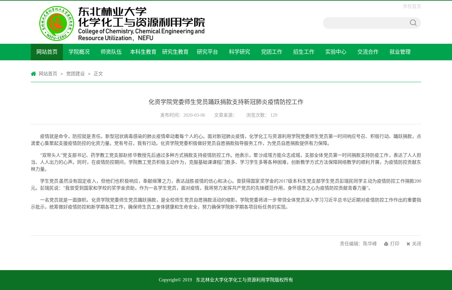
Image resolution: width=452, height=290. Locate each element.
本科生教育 (143, 52)
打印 (394, 243)
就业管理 (400, 52)
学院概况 (79, 52)
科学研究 (239, 52)
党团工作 (271, 52)
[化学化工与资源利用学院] (123, 4)
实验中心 (335, 52)
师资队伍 (111, 52)
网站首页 (47, 52)
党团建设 (75, 73)
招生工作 (303, 52)
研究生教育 (175, 52)
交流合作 (368, 52)
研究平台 (207, 52)
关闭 (416, 243)
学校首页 (412, 6)
